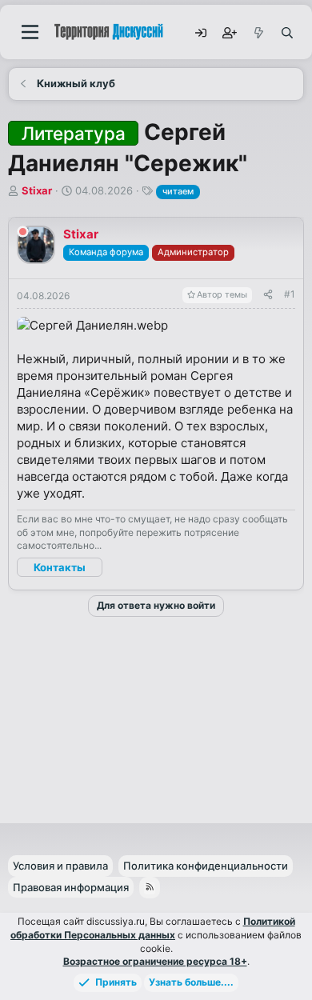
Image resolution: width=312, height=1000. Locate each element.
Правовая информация (71, 887)
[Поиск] (286, 32)
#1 (289, 294)
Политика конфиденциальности (205, 865)
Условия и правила (60, 865)
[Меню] (30, 32)
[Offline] (23, 234)
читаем (178, 191)
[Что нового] (257, 32)
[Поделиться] (268, 295)
